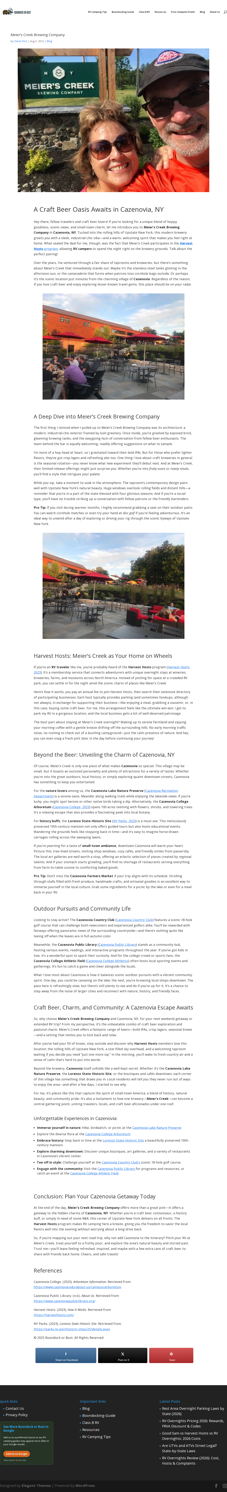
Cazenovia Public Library (117, 944)
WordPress (85, 1485)
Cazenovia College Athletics (107, 961)
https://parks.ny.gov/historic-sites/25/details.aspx (72, 1329)
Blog (202, 12)
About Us (215, 12)
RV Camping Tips (97, 12)
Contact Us (15, 1408)
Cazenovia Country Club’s (121, 1162)
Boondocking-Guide (98, 1415)
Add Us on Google (16, 1453)
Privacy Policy (17, 1414)
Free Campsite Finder (183, 12)
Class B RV (144, 12)
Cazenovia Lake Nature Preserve (156, 1128)
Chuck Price (20, 41)
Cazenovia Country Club (134, 920)
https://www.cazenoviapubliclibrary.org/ (64, 1301)
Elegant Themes (36, 1485)
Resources (160, 12)
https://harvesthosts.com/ (54, 1315)
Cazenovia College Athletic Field (94, 1173)
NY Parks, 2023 (124, 821)
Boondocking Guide (123, 12)
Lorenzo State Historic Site (123, 1140)
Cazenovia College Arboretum (108, 1134)
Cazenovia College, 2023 (71, 807)
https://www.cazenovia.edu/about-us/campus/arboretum (77, 1287)
